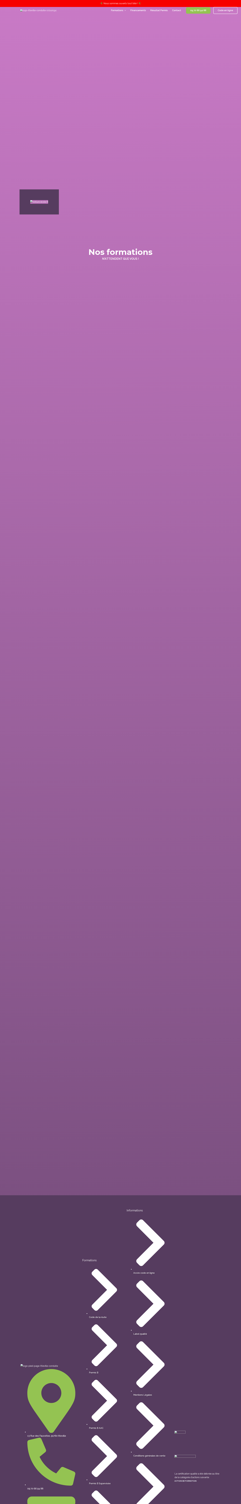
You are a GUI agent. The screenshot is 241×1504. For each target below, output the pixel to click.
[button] (124, 10)
